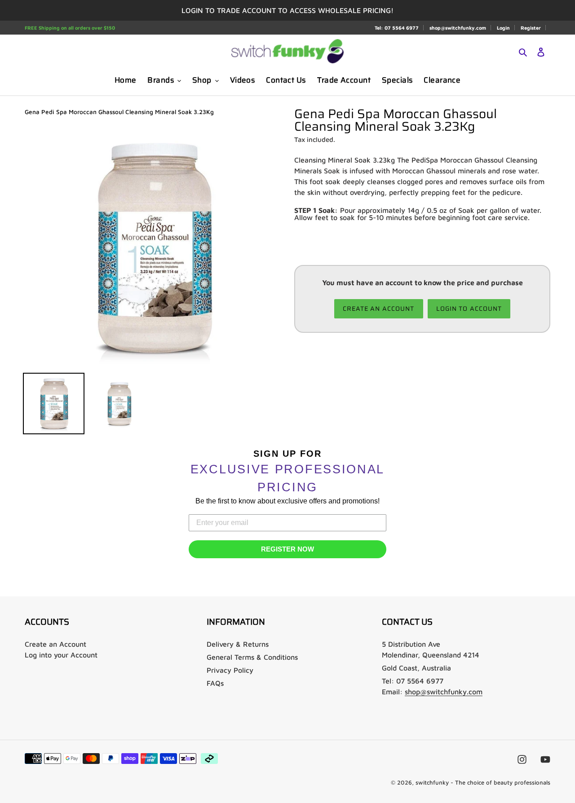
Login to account (469, 308)
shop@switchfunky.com (457, 27)
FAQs (215, 683)
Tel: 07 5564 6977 (397, 27)
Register (531, 27)
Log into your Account (61, 655)
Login (503, 27)
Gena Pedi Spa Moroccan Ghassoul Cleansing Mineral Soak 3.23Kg (119, 111)
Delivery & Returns (238, 644)
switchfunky (432, 782)
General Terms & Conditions (252, 657)
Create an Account (55, 644)
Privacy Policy (230, 670)
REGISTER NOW (287, 549)
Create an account (379, 308)
